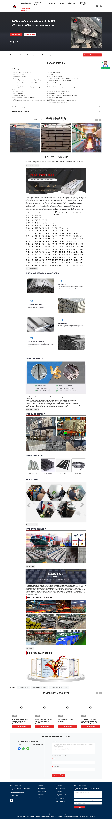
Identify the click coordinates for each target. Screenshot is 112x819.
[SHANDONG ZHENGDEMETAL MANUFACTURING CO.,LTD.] (15, 6)
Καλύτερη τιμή (16, 34)
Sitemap (46, 814)
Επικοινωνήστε (58, 775)
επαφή (39, 797)
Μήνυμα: (55, 741)
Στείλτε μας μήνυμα (30, 34)
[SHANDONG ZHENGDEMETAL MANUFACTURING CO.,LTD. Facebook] (11, 800)
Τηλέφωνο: (56, 766)
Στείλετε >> (79, 807)
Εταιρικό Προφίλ (41, 788)
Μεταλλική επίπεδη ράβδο (39, 687)
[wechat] (27, 748)
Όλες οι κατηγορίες (60, 801)
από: (54, 759)
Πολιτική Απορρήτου (62, 814)
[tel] (32, 748)
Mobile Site (53, 814)
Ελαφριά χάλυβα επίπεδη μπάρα (59, 687)
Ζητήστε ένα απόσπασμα (92, 55)
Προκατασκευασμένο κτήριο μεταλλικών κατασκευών (60, 790)
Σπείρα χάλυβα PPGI (60, 798)
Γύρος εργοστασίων (42, 791)
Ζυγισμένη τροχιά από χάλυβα (61, 795)
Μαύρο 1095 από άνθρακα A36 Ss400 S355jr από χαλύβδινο (43, 721)
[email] (19, 748)
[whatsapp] (23, 748)
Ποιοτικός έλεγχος (42, 794)
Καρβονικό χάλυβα (23, 687)
